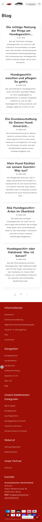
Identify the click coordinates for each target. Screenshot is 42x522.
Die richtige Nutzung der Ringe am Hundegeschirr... (21, 30)
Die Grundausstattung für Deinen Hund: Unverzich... (21, 122)
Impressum (9, 314)
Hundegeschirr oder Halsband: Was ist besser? (21, 252)
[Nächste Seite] (27, 294)
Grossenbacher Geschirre (16, 519)
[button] (2, 4)
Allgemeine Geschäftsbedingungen (19, 325)
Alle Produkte (9, 406)
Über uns (8, 381)
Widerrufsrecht (10, 452)
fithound (8, 468)
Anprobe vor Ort (11, 376)
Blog (6, 386)
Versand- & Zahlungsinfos (15, 330)
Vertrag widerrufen (12, 447)
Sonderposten (10, 411)
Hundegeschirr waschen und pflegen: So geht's (21, 78)
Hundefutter (9, 366)
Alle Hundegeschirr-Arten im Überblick (21, 209)
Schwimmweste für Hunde (15, 431)
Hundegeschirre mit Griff (14, 421)
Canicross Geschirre (12, 426)
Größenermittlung (12, 371)
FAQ (6, 335)
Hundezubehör (10, 361)
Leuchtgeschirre (11, 416)
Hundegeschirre (11, 356)
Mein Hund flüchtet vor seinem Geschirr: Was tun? (21, 167)
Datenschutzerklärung (13, 320)
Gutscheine (9, 340)
